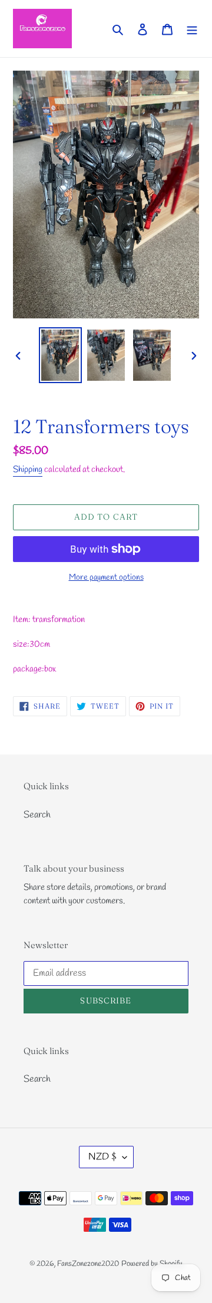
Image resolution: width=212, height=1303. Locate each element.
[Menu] (192, 28)
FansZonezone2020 (88, 1264)
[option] (60, 355)
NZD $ (102, 1157)
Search (37, 815)
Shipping (27, 470)
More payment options (106, 577)
